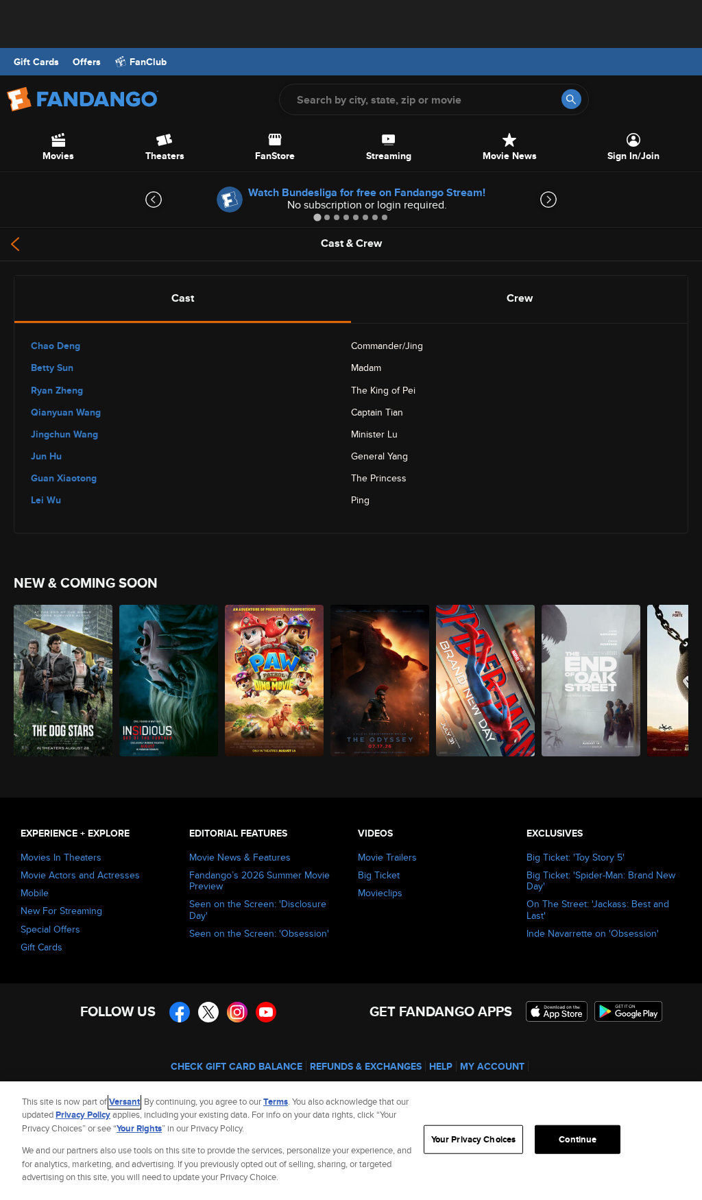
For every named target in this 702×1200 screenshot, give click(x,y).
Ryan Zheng (57, 390)
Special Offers (50, 929)
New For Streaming (61, 910)
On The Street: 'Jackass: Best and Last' (597, 909)
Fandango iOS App (557, 1011)
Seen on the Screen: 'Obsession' (259, 933)
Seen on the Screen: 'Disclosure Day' (257, 909)
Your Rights (139, 1128)
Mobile (35, 893)
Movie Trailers (387, 857)
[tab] (317, 217)
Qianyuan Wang (66, 412)
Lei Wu (46, 500)
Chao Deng (55, 345)
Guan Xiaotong (64, 478)
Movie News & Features (240, 857)
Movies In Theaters (61, 857)
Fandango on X (208, 1012)
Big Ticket (379, 875)
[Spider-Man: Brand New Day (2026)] (485, 680)
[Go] (571, 99)
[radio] (182, 298)
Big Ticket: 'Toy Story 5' (575, 857)
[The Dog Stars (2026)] (63, 680)
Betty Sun (52, 367)
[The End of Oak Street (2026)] (591, 680)
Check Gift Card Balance (236, 1066)
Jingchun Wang (64, 434)
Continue (577, 1139)
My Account (492, 1066)
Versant (124, 1101)
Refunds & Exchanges (366, 1066)
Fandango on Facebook (179, 1012)
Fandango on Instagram (237, 1012)
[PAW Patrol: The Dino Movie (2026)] (274, 680)
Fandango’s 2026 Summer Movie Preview (259, 880)
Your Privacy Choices (473, 1139)
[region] (351, 1140)
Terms (275, 1101)
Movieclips (380, 893)
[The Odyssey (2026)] (379, 680)
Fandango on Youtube (266, 1012)
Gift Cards (36, 61)
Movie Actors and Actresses (80, 875)
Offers (87, 61)
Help (440, 1066)
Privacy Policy (83, 1114)
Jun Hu (46, 456)
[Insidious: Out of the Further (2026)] (168, 680)
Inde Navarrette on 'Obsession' (592, 933)
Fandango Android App (628, 1011)
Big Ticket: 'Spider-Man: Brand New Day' (600, 880)
